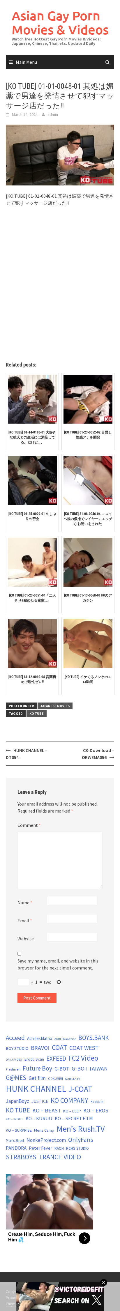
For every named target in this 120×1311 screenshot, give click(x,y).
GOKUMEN (55, 1079)
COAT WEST (84, 1048)
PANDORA (16, 1148)
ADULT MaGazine (65, 1039)
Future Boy (37, 1068)
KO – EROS (95, 1110)
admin (52, 114)
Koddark (97, 1102)
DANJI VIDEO (14, 1059)
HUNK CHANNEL (36, 1088)
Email (24, 920)
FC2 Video (83, 1058)
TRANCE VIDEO (60, 1157)
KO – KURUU (39, 1118)
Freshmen (13, 1069)
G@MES (16, 1078)
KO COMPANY (69, 1100)
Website (25, 939)
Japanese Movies (55, 706)
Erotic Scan (34, 1059)
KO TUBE (36, 713)
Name (24, 902)
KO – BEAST (46, 1110)
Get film (37, 1078)
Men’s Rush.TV (81, 1129)
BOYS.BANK (93, 1038)
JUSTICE (39, 1101)
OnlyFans (80, 1139)
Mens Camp (44, 1130)
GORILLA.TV (72, 1079)
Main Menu (26, 62)
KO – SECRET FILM (74, 1118)
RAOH (59, 1148)
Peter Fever (40, 1148)
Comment (29, 825)
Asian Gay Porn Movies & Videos (60, 23)
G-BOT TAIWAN (90, 1068)
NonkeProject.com (46, 1140)
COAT (59, 1047)
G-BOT (61, 1068)
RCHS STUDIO (77, 1148)
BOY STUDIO (17, 1048)
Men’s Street (15, 1140)
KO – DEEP (72, 1111)
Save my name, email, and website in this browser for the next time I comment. (57, 964)
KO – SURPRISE (19, 1130)
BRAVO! (40, 1047)
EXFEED (56, 1058)
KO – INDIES (14, 1119)
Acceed (15, 1038)
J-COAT (80, 1089)
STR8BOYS (21, 1157)
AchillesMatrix (39, 1038)
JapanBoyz (17, 1101)
